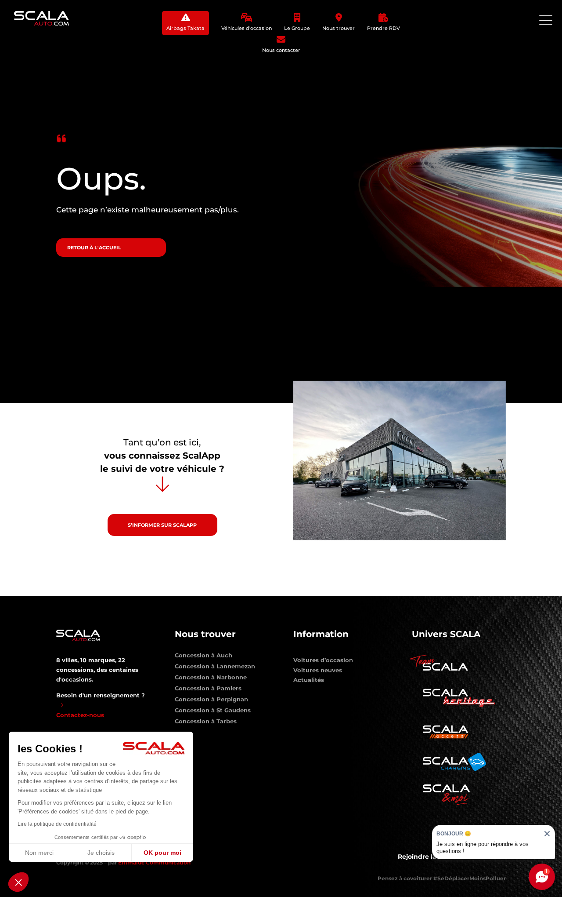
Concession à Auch (203, 657)
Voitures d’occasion (323, 660)
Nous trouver (338, 28)
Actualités (308, 679)
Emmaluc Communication (154, 862)
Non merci (39, 852)
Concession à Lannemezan (215, 668)
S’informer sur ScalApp (162, 525)
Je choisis (101, 852)
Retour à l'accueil (94, 247)
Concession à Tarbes (206, 723)
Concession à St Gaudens (213, 712)
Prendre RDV (383, 28)
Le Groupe (297, 28)
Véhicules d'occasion (246, 28)
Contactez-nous (80, 714)
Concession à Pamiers (208, 690)
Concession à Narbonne (211, 679)
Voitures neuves (317, 670)
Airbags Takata (185, 28)
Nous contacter (281, 50)
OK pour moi (162, 852)
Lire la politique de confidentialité (57, 824)
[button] (18, 882)
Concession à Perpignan (211, 701)
